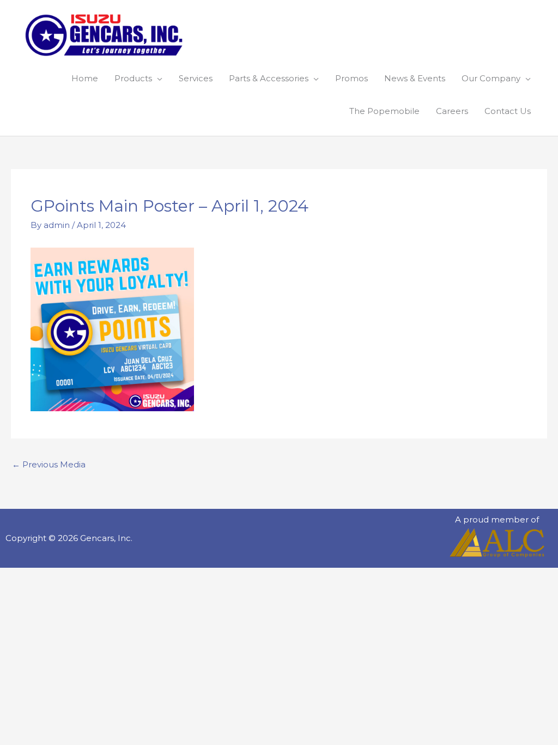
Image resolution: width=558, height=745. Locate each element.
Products (133, 78)
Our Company (491, 78)
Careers (452, 111)
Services (196, 78)
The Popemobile (384, 111)
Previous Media (49, 464)
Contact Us (507, 111)
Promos (351, 78)
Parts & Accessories (268, 78)
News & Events (414, 78)
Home (84, 78)
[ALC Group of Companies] (497, 542)
